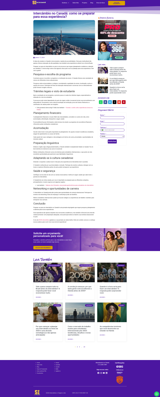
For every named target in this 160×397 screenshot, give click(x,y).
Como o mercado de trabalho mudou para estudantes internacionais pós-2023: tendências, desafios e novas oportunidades (79, 330)
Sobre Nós (76, 3)
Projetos (84, 3)
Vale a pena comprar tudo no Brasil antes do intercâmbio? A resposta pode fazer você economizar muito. (118, 71)
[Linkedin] (106, 373)
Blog (91, 3)
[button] (101, 102)
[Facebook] (98, 373)
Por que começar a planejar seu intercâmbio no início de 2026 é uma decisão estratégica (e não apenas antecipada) (47, 330)
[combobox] (102, 130)
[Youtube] (104, 373)
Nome (102, 115)
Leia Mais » (38, 297)
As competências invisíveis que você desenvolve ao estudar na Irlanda (110, 328)
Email (102, 121)
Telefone (103, 127)
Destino (102, 134)
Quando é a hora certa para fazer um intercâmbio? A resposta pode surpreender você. (118, 90)
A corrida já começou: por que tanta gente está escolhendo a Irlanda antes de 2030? (118, 81)
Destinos (64, 3)
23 (84, 347)
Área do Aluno (100, 3)
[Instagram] (101, 373)
